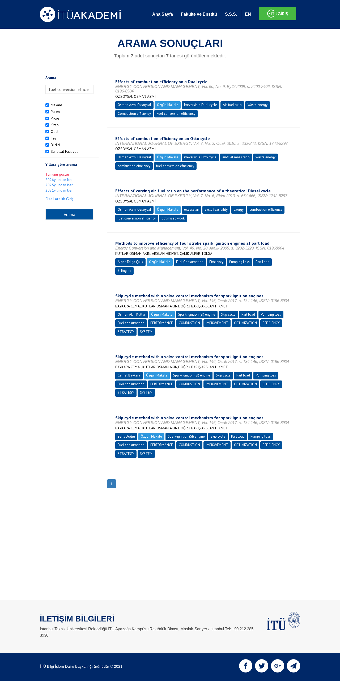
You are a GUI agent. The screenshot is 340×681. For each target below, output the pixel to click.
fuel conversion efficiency (175, 166)
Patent (56, 111)
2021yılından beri (59, 190)
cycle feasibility (216, 209)
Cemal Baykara (129, 375)
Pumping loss (271, 314)
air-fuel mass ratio (236, 157)
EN (248, 14)
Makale (56, 105)
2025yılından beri (59, 185)
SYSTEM (146, 331)
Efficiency (216, 262)
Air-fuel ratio (232, 105)
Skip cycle (228, 314)
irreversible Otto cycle (200, 157)
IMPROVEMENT (217, 323)
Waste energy (257, 105)
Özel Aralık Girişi (59, 198)
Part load (248, 314)
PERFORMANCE (161, 323)
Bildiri (55, 144)
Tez (54, 138)
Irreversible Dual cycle (200, 105)
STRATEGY (126, 331)
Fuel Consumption (189, 262)
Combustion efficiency (134, 113)
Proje (55, 118)
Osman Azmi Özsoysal (134, 105)
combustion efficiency (134, 166)
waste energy (265, 157)
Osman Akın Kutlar (131, 314)
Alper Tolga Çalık (130, 262)
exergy (238, 209)
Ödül (54, 131)
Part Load (262, 262)
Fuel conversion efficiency (176, 113)
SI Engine (124, 270)
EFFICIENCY (271, 323)
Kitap (55, 124)
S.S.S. (231, 14)
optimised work (173, 218)
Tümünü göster (57, 174)
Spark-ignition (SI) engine (196, 314)
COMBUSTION (189, 323)
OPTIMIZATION (245, 323)
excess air (191, 209)
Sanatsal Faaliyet (64, 151)
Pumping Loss (239, 262)
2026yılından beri (59, 179)
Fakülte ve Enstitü (199, 14)
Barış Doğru (126, 436)
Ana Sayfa (162, 14)
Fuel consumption (131, 323)
